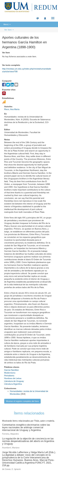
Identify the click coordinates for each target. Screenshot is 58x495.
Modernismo (9, 373)
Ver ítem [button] (8, 30)
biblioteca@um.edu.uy (29, 484)
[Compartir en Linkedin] (12, 84)
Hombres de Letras (12, 378)
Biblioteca (43, 478)
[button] (37, 18)
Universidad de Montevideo (23, 478)
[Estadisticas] (4, 101)
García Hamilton (11, 370)
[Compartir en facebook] (4, 84)
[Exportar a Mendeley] (4, 93)
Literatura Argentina (13, 384)
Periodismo (9, 375)
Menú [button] (6, 24)
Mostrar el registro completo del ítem (22, 401)
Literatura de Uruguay (14, 381)
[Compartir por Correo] (16, 85)
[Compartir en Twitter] (8, 85)
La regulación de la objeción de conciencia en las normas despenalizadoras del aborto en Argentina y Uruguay (28, 441)
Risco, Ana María (11, 109)
